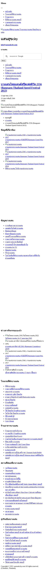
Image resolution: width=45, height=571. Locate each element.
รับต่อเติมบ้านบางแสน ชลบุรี (16, 530)
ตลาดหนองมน (10, 476)
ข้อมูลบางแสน (10, 250)
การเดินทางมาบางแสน (14, 225)
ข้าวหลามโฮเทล (11, 419)
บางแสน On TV (11, 247)
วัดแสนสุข (9, 471)
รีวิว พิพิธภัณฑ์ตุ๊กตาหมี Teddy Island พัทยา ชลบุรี (23, 484)
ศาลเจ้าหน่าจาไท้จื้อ (12, 479)
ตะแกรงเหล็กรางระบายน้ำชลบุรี (17, 551)
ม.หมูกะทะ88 (10, 450)
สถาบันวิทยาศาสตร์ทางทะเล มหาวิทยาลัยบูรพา (23, 498)
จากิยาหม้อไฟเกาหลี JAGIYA (16, 447)
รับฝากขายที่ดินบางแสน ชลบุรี (16, 538)
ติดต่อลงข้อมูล (10, 231)
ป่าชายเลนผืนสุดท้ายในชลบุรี (16, 500)
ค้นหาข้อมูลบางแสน (13, 234)
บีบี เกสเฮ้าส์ (9, 416)
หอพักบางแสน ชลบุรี (13, 543)
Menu (3, 60)
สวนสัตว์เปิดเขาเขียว (13, 481)
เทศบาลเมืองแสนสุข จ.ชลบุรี (16, 524)
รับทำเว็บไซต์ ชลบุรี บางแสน (16, 540)
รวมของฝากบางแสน (13, 22)
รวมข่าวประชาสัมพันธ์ (14, 242)
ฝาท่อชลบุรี (9, 554)
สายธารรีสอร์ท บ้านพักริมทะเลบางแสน (20, 397)
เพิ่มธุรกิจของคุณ (11, 25)
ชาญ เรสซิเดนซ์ (11, 405)
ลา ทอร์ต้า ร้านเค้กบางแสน (15, 433)
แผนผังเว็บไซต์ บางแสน (14, 228)
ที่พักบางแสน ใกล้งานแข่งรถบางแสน (19, 168)
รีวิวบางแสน (10, 253)
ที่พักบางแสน (10, 386)
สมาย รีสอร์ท (10, 400)
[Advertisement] (22, 194)
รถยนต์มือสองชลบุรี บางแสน (16, 549)
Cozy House (9, 421)
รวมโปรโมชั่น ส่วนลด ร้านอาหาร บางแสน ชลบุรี (23, 439)
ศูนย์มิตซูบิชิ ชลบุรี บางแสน (15, 559)
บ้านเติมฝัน (9, 402)
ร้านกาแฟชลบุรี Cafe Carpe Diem (17, 444)
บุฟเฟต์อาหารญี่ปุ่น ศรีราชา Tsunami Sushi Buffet (23, 452)
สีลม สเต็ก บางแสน (12, 442)
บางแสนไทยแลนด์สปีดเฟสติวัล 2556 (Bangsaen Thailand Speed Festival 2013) (21, 87)
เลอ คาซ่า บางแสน (12, 392)
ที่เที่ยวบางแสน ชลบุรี (13, 20)
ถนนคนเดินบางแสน (12, 473)
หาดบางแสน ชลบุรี (12, 509)
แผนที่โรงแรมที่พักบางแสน (15, 236)
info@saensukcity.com (9, 45)
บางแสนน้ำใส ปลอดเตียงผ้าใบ (16, 245)
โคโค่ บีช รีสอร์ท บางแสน (15, 413)
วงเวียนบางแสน (11, 468)
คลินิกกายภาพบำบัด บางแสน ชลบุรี (18, 546)
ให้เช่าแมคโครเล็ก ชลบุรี (14, 562)
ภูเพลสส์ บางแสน (11, 408)
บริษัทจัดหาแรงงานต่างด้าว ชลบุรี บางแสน (21, 557)
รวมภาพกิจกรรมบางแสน (14, 239)
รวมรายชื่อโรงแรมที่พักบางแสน (17, 389)
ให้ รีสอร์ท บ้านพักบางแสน (15, 411)
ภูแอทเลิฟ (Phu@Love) (13, 436)
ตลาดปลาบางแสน (12, 514)
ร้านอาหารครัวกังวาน (13, 431)
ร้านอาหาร (9, 17)
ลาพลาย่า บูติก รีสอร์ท (13, 394)
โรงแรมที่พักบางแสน (13, 14)
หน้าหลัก (8, 11)
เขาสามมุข (9, 511)
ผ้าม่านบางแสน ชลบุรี (13, 527)
